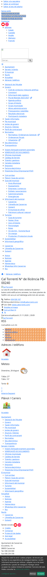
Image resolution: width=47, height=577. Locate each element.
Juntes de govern (12, 430)
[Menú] (2, 64)
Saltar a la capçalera (11, 1)
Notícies (8, 337)
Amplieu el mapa (11, 307)
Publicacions (10, 340)
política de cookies (22, 569)
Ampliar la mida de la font (12, 18)
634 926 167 (16, 299)
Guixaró (8, 520)
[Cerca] (30, 60)
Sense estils (6, 11)
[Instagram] (7, 24)
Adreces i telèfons (13, 274)
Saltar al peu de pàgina (12, 6)
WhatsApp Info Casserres (15, 507)
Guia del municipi (12, 480)
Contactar (5, 21)
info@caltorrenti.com (29, 302)
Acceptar (41, 574)
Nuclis (3, 512)
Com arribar (10, 475)
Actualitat (5, 493)
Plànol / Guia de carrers (14, 478)
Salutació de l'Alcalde (13, 419)
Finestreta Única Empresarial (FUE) (19, 470)
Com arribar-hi (10, 310)
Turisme (8, 486)
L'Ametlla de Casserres (14, 517)
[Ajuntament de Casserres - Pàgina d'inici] (15, 53)
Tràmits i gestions (12, 459)
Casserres (9, 515)
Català (10, 30)
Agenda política (11, 332)
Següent (11, 393)
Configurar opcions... (9, 574)
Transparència (11, 443)
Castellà (11, 33)
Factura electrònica (13, 467)
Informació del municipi (14, 483)
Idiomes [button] (8, 27)
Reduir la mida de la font (10, 13)
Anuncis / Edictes (12, 433)
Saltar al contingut (11, 4)
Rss (6, 509)
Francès (11, 40)
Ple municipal (10, 427)
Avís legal (8, 536)
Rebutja (33, 574)
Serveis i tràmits (8, 446)
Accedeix (5, 359)
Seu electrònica (11, 441)
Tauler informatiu (12, 425)
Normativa (9, 438)
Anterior (4, 393)
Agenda (8, 329)
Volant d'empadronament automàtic (20, 449)
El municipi (5, 472)
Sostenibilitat (10, 488)
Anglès (11, 35)
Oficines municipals (13, 454)
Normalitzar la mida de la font (13, 16)
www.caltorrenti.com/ (21, 304)
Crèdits (8, 528)
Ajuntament (6, 417)
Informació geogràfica (14, 491)
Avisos (7, 334)
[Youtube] (3, 24)
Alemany (11, 38)
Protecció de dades (13, 533)
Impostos (9, 464)
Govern (8, 422)
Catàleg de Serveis (12, 456)
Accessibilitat (10, 538)
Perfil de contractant (13, 435)
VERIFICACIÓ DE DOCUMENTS (17, 451)
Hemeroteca (10, 504)
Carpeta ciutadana (12, 462)
